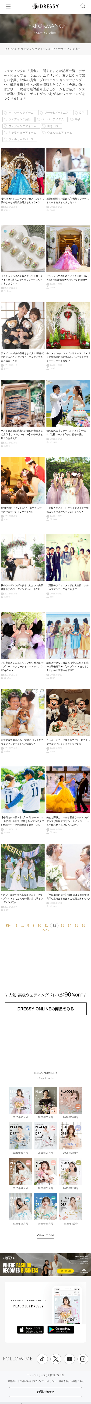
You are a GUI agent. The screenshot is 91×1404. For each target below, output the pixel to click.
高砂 (77, 119)
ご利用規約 (25, 1381)
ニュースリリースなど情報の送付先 (45, 1375)
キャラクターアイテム (22, 132)
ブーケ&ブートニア (56, 112)
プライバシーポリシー (44, 1381)
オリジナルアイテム (21, 112)
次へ (45, 930)
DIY (81, 112)
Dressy (45, 7)
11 (46, 925)
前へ (9, 925)
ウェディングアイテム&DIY (38, 49)
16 (83, 925)
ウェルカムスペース (21, 139)
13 (62, 925)
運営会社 (12, 1381)
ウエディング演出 (69, 49)
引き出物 (52, 126)
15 (76, 925)
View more (45, 1235)
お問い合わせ (45, 1391)
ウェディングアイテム (22, 126)
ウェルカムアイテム (59, 132)
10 (39, 925)
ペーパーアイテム (53, 119)
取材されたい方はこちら (71, 1381)
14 (69, 925)
